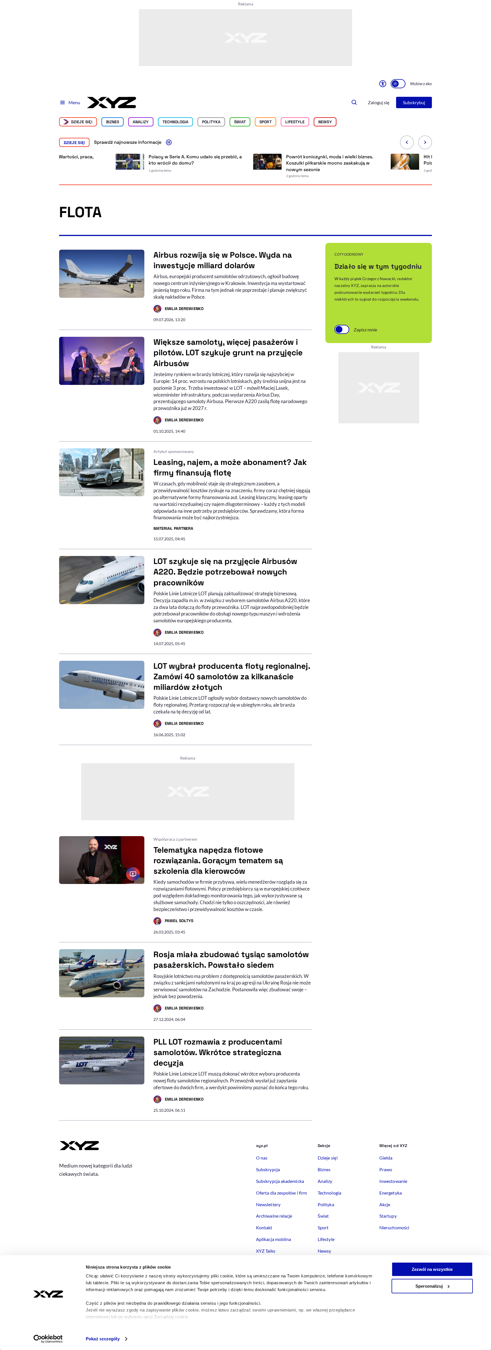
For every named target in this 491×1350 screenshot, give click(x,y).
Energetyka (390, 1192)
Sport (265, 121)
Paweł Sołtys (173, 921)
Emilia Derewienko (178, 309)
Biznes (112, 121)
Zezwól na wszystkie (432, 1269)
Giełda (385, 1157)
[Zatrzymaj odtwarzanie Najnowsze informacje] (169, 142)
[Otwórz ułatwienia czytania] (382, 83)
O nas (261, 1157)
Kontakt (264, 1227)
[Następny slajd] (425, 142)
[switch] (398, 83)
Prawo (385, 1169)
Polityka (211, 121)
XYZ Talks (265, 1250)
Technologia (176, 121)
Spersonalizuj (429, 1286)
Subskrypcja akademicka (280, 1181)
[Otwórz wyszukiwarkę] (354, 102)
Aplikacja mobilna (273, 1239)
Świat (240, 121)
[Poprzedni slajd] (407, 142)
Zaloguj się (378, 102)
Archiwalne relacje (274, 1215)
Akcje (384, 1204)
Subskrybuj (414, 102)
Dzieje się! (81, 121)
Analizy (141, 121)
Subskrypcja (268, 1169)
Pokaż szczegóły (103, 1338)
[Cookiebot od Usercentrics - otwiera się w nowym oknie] (48, 1339)
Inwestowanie (393, 1181)
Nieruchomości (394, 1227)
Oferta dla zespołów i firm (281, 1192)
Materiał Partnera (173, 529)
